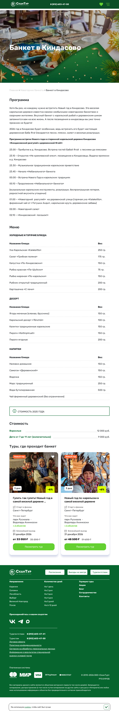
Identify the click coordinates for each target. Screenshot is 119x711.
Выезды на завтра (77, 572)
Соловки (13, 590)
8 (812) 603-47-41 (36, 634)
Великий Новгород (18, 601)
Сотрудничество (88, 592)
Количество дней (53, 581)
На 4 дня (48, 598)
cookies (28, 707)
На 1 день (48, 586)
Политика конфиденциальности (25, 645)
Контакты (84, 596)
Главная (13, 90)
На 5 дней (49, 601)
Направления (16, 581)
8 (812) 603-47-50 (59, 4)
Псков (12, 605)
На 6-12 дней (50, 605)
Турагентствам (100, 572)
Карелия (13, 586)
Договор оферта (17, 642)
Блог (81, 589)
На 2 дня (48, 590)
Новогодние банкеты (32, 90)
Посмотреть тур (34, 546)
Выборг (13, 598)
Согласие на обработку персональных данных (32, 649)
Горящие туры (86, 581)
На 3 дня (48, 594)
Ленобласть (15, 594)
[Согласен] (106, 707)
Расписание (55, 572)
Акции (82, 585)
